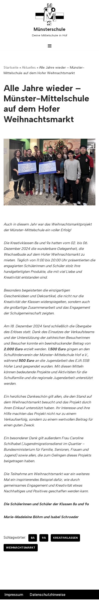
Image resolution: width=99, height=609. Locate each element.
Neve (26, 604)
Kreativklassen (65, 537)
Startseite (11, 68)
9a (44, 537)
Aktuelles (29, 68)
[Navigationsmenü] (49, 46)
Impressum (14, 595)
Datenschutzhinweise (47, 595)
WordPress (69, 604)
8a (33, 537)
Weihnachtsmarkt (20, 547)
